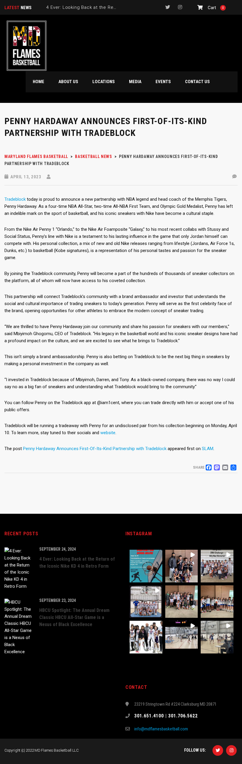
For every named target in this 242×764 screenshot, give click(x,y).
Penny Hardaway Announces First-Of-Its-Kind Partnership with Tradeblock (94, 448)
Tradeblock (15, 199)
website (107, 432)
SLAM (207, 448)
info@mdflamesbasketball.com (161, 729)
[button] (146, 566)
